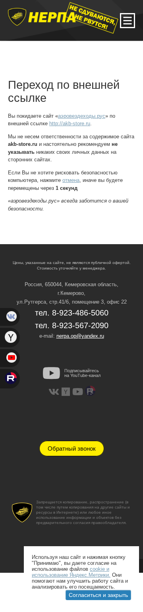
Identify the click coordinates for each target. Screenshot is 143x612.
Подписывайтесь (82, 373)
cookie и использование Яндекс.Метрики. (71, 572)
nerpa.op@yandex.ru (80, 336)
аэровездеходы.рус (81, 116)
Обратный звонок (72, 448)
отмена (70, 180)
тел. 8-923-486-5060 (71, 312)
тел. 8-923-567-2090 (71, 325)
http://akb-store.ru (69, 123)
